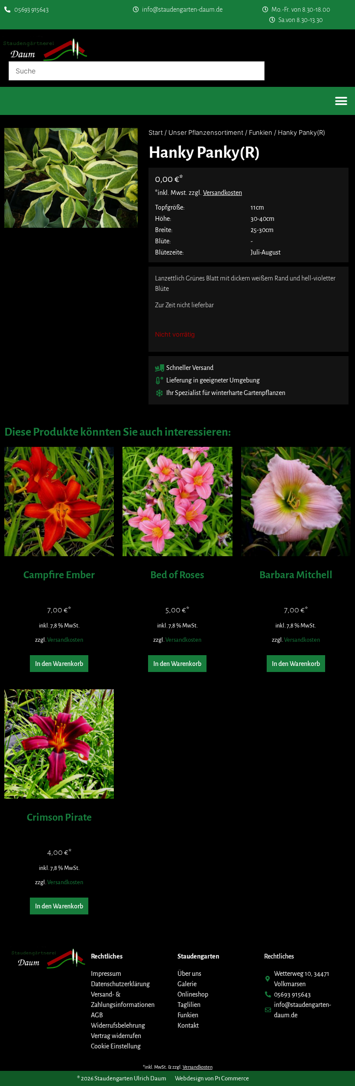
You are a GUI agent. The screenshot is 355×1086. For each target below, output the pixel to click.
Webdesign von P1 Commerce (212, 1078)
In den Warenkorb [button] (59, 663)
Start (155, 133)
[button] (341, 101)
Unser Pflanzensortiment (205, 133)
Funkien (260, 133)
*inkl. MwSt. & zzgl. (178, 1067)
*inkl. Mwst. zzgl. (198, 192)
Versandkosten (65, 640)
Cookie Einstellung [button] (116, 1046)
